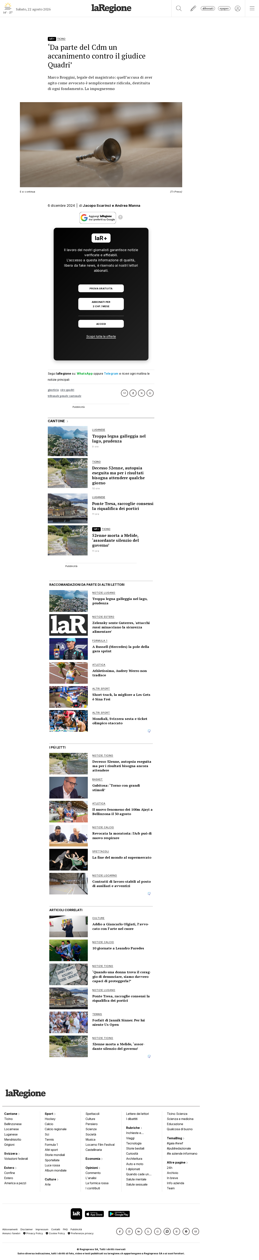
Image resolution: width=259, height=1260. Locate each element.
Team (171, 1188)
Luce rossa (52, 1165)
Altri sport (51, 1150)
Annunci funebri (11, 1233)
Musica (90, 1139)
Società (91, 1134)
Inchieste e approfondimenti (137, 1133)
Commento (93, 1173)
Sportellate (52, 1160)
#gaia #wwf (175, 1143)
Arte (48, 1184)
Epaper (224, 8)
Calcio (49, 1124)
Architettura (134, 1159)
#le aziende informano (182, 1153)
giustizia (53, 390)
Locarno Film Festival (100, 1144)
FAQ (65, 1229)
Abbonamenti (10, 1229)
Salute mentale (136, 1179)
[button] (119, 1231)
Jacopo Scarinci (97, 206)
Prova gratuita (100, 288)
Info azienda (175, 1183)
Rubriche (133, 1128)
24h (169, 1168)
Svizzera (11, 1153)
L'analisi (91, 1178)
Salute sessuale (137, 1184)
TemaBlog (175, 1138)
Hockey (50, 1119)
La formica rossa (97, 1183)
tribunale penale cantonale (64, 396)
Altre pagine (176, 1162)
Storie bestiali (135, 1148)
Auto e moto (134, 1164)
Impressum (42, 1229)
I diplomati (133, 1169)
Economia (93, 1159)
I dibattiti (131, 1119)
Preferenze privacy (81, 1233)
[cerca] (179, 8)
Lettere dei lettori (137, 1114)
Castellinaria (94, 1150)
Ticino (8, 1119)
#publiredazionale (179, 1148)
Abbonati (207, 8)
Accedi (101, 324)
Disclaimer (26, 1229)
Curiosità (132, 1153)
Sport (49, 1114)
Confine (9, 1173)
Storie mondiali (55, 1155)
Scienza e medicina (180, 1119)
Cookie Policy (56, 1233)
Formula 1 (51, 1144)
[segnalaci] (193, 8)
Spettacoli (92, 1114)
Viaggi (130, 1138)
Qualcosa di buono (180, 1129)
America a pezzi (15, 1183)
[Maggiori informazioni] (120, 218)
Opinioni (92, 1168)
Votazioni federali (16, 1159)
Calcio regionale (56, 1129)
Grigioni (9, 1144)
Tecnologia (133, 1143)
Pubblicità (76, 1229)
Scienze (91, 1129)
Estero (9, 1168)
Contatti (55, 1229)
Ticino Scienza (177, 1114)
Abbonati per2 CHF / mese (101, 304)
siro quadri (67, 390)
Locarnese (11, 1129)
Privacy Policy (34, 1233)
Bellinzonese (13, 1124)
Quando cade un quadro (137, 1174)
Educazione (175, 1124)
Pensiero (92, 1124)
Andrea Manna (127, 206)
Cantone (11, 1114)
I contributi (93, 1188)
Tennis (49, 1139)
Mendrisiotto (12, 1139)
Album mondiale (56, 1170)
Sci (47, 1134)
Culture (51, 1179)
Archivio (172, 1173)
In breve (172, 1178)
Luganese (11, 1134)
